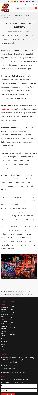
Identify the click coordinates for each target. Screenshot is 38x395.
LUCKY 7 (12, 309)
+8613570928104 (9, 369)
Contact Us (4, 349)
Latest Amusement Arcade (4, 321)
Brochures (4, 341)
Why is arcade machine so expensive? (21, 291)
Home (3, 15)
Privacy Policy (3, 345)
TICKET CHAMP (12, 313)
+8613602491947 (9, 365)
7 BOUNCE (12, 305)
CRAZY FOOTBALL (13, 333)
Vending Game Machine (3, 333)
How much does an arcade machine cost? (22, 294)
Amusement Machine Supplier (4, 309)
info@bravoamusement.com (14, 372)
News (8, 15)
